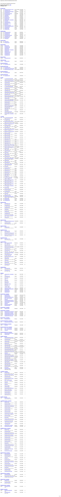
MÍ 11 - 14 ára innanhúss (8, 298)
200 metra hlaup (3, 40)
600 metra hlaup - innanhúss (5, 310)
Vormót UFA (6, 166)
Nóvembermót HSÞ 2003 (8, 426)
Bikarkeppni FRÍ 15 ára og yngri (9, 123)
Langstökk (2, 116)
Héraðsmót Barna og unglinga (9, 313)
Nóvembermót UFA (7, 305)
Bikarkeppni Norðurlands (8, 304)
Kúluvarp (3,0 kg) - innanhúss (5, 473)
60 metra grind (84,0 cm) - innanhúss (6, 332)
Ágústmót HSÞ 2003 (8, 195)
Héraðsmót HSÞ (7, 29)
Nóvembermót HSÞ (7, 339)
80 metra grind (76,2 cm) (4, 66)
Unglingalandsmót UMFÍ (8, 13)
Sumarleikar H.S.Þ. (7, 10)
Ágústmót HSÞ (7, 16)
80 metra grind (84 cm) (4, 71)
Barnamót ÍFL (7, 367)
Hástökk (2, 77)
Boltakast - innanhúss (4, 489)
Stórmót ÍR (6, 299)
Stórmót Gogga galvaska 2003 (9, 196)
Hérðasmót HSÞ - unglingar (9, 425)
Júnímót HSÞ (7, 15)
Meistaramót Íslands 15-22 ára (9, 80)
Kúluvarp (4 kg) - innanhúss (5, 479)
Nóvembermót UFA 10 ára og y (9, 300)
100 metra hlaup (3, 31)
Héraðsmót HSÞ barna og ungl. (9, 314)
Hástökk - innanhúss (4, 336)
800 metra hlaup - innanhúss (5, 317)
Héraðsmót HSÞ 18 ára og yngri (9, 68)
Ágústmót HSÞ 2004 (8, 189)
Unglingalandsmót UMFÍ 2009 (9, 11)
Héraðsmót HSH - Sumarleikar (9, 49)
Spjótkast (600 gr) (3, 267)
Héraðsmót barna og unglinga (9, 312)
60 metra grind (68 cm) (4, 63)
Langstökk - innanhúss (4, 371)
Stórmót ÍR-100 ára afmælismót (9, 301)
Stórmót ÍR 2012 (7, 334)
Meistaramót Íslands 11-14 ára (9, 9)
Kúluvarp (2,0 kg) (3, 202)
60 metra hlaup (3, 8)
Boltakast (2, 273)
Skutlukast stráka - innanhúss (5, 485)
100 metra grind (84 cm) (4, 74)
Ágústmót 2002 (7, 28)
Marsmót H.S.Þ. (7, 343)
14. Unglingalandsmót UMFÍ (9, 86)
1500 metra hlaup (3, 60)
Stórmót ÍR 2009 (7, 302)
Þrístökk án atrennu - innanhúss (6, 428)
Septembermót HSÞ (7, 32)
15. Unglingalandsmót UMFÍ (9, 78)
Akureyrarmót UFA (7, 84)
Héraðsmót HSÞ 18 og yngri (9, 315)
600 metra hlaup (3, 44)
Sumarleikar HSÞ (7, 12)
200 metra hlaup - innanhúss (5, 307)
